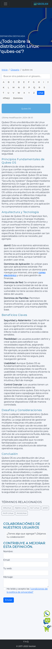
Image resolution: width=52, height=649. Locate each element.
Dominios (18, 98)
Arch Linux (8, 513)
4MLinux (7, 508)
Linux (40, 93)
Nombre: (8, 551)
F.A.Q (26, 641)
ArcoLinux (21, 513)
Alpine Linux (20, 508)
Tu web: (7, 568)
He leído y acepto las (27, 590)
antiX (45, 508)
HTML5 (6, 98)
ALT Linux (34, 508)
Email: (6, 560)
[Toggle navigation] (5, 4)
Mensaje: (8, 577)
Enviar (8, 600)
